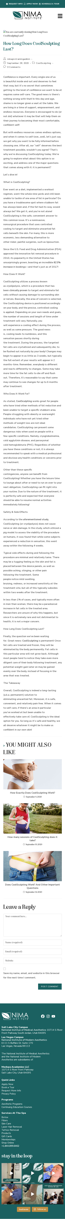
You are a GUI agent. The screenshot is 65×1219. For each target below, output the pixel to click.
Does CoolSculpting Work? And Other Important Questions (32, 886)
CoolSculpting (43, 63)
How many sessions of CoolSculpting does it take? (32, 838)
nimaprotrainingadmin (18, 59)
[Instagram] (48, 1016)
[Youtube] (53, 1016)
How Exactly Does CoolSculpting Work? (32, 792)
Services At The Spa (14, 1113)
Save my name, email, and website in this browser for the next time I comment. (31, 975)
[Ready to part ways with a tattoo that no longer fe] (33, 1194)
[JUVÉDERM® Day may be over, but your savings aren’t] (53, 1173)
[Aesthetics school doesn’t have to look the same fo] (53, 1194)
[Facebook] (43, 1016)
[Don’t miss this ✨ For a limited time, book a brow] (12, 1194)
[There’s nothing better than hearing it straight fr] (33, 1173)
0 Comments (13, 67)
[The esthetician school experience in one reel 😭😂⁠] (12, 1173)
